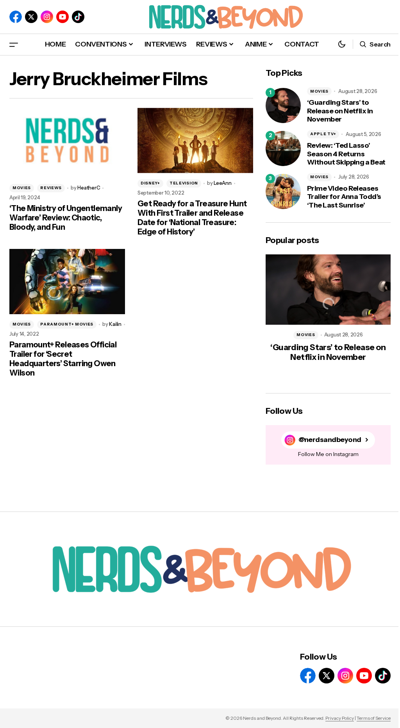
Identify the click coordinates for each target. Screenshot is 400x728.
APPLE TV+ (323, 133)
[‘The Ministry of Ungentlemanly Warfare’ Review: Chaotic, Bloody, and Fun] (67, 140)
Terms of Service (374, 718)
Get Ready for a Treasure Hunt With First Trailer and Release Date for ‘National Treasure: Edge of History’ (192, 217)
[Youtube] (62, 17)
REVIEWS (51, 187)
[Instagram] (47, 17)
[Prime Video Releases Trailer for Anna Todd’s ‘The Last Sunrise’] (283, 191)
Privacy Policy (339, 718)
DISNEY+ (150, 183)
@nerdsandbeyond (329, 440)
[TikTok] (78, 17)
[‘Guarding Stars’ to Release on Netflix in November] (283, 105)
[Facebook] (15, 17)
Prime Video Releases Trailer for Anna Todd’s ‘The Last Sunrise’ (344, 196)
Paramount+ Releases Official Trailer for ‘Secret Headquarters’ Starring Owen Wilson (62, 358)
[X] (31, 17)
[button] (13, 44)
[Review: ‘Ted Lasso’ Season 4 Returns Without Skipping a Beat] (283, 148)
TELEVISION (184, 183)
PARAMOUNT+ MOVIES (66, 324)
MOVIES (21, 187)
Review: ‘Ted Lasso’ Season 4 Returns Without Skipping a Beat (346, 153)
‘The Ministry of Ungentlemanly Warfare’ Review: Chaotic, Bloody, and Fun (65, 218)
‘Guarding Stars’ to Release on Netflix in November (340, 110)
